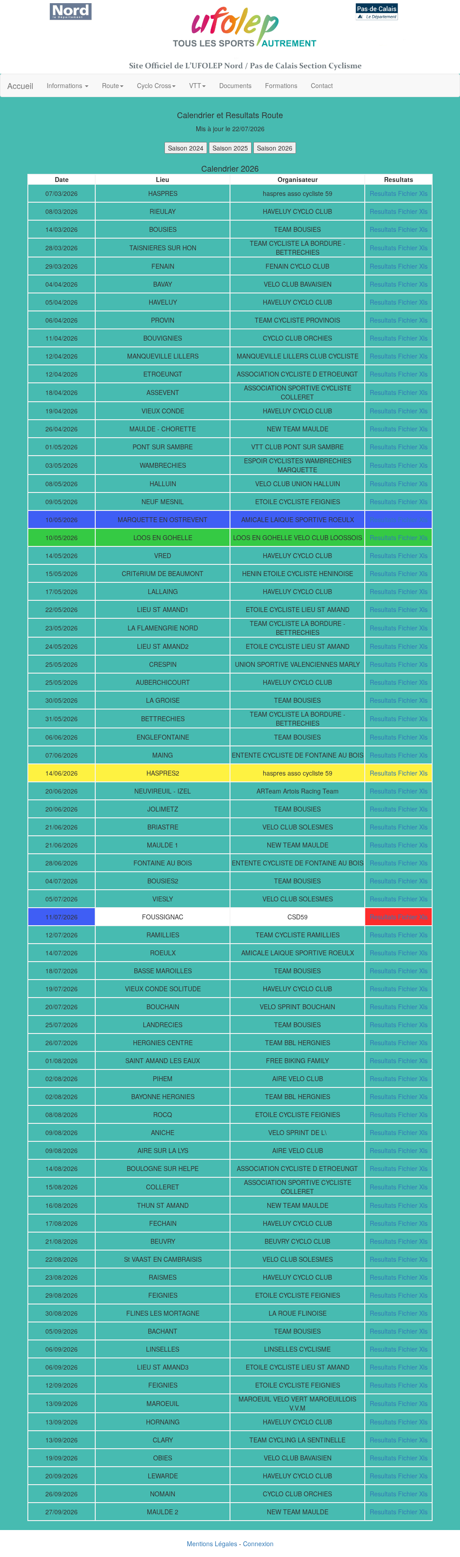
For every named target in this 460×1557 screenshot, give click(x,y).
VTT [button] (195, 85)
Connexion (258, 1543)
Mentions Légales (212, 1543)
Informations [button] (65, 85)
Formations (281, 85)
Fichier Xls (413, 193)
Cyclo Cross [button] (154, 85)
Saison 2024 (185, 147)
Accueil (20, 85)
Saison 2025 (230, 147)
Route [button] (110, 85)
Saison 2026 (274, 147)
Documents (235, 85)
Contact (322, 85)
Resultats (383, 193)
